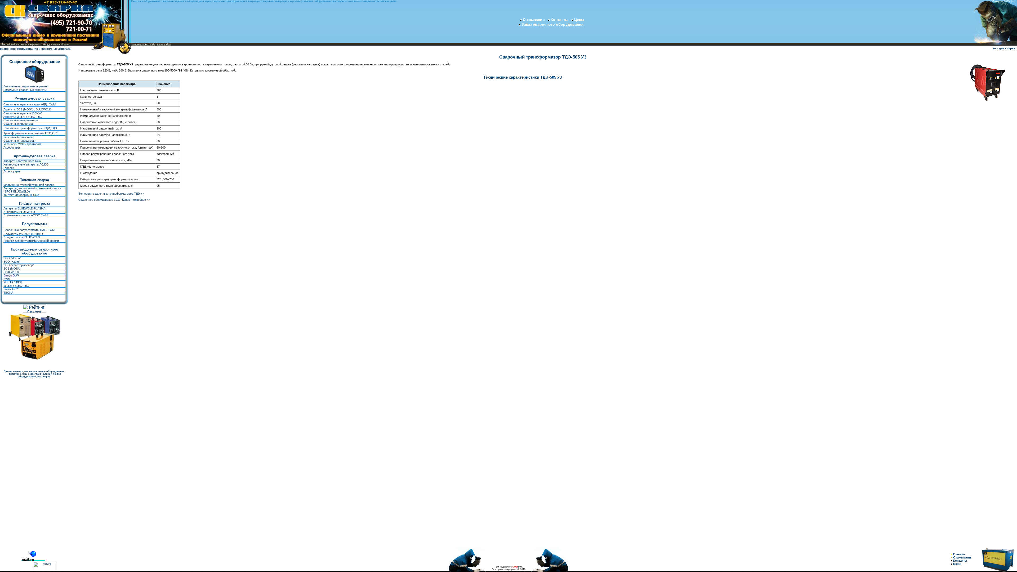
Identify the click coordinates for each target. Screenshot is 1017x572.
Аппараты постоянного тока (22, 161)
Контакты (559, 19)
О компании (534, 19)
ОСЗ (55, 133)
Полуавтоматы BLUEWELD (21, 237)
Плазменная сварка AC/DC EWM (25, 215)
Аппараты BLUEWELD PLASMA (24, 208)
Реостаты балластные (18, 137)
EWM (52, 104)
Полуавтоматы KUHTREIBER (23, 233)
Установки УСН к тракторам (22, 144)
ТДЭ (54, 128)
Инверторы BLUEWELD (19, 211)
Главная (959, 554)
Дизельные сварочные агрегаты (25, 89)
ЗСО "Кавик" (11, 261)
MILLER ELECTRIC (16, 285)
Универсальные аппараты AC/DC (25, 164)
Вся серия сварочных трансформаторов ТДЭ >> (111, 193)
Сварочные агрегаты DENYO (23, 113)
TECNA (8, 292)
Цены (579, 19)
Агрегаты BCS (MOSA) (18, 109)
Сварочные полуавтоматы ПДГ (24, 229)
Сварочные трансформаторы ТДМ (26, 128)
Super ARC (10, 289)
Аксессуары (11, 147)
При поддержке (509, 566)
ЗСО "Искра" (12, 258)
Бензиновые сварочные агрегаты (25, 86)
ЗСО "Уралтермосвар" (18, 265)
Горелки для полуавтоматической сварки (31, 240)
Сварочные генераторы (19, 140)
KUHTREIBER (12, 282)
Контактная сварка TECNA (21, 194)
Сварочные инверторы (18, 123)
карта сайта (164, 44)
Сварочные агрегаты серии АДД (25, 104)
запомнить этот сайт (143, 44)
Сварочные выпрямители (20, 120)
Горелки (8, 167)
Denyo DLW (11, 275)
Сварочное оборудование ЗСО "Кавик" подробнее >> (114, 199)
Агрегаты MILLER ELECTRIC (22, 116)
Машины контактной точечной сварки (28, 184)
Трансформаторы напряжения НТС (27, 133)
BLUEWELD (43, 109)
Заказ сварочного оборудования (551, 24)
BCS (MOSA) (12, 268)
